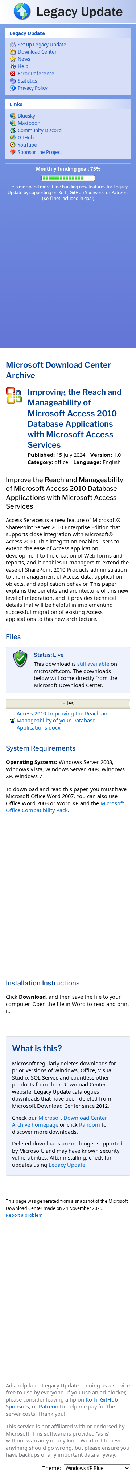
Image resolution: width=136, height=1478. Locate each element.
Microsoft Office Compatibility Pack (65, 806)
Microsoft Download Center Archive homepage (59, 1121)
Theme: (51, 1468)
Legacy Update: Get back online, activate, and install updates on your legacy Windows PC (68, 11)
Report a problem (24, 1215)
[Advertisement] (68, 276)
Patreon (119, 192)
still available (93, 663)
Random (89, 1124)
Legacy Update (67, 1164)
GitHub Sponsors (87, 192)
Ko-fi (62, 192)
